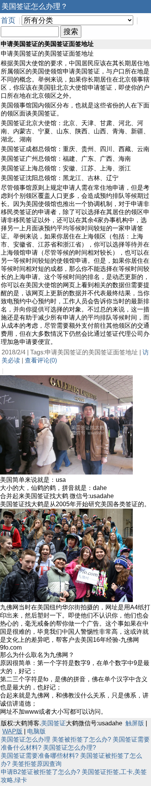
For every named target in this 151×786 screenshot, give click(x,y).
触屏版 (134, 723)
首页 (8, 20)
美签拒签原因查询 (37, 763)
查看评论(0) (41, 360)
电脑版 (36, 731)
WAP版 (12, 731)
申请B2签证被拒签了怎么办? (40, 772)
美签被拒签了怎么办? (81, 739)
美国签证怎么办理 (25, 739)
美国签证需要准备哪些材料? (40, 755)
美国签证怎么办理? (69, 747)
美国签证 (53, 723)
